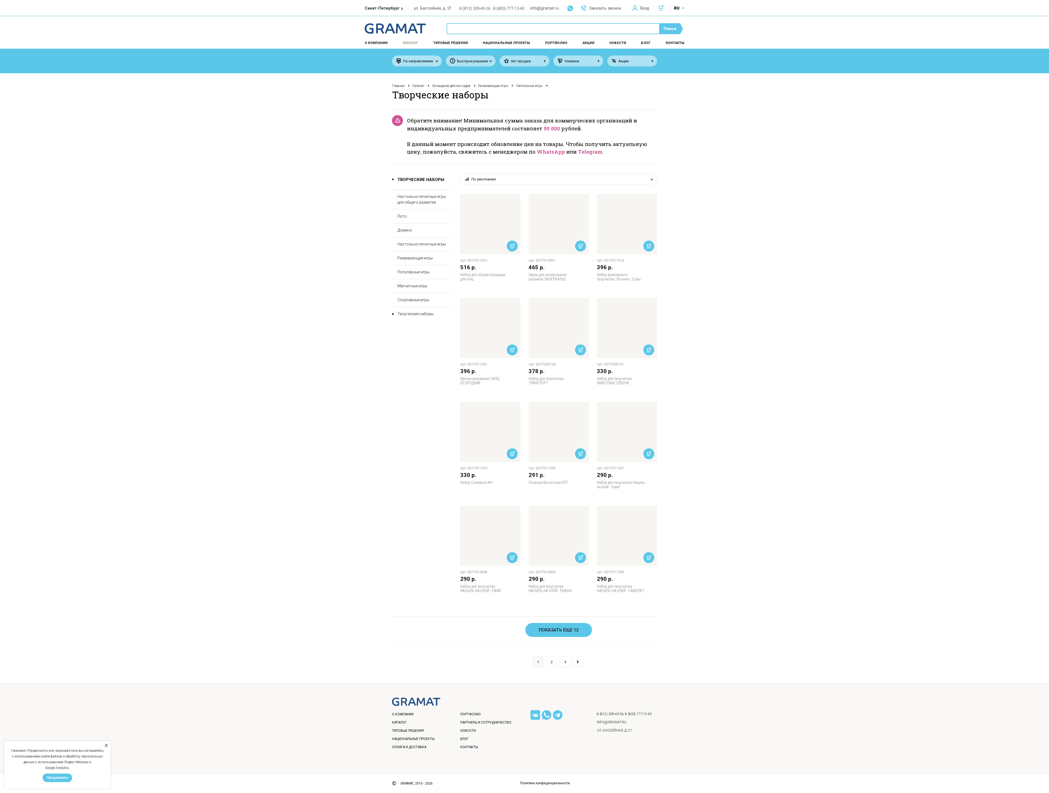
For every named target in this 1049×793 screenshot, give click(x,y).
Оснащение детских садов (451, 86)
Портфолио (556, 43)
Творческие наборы (415, 314)
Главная (398, 86)
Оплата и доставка (409, 747)
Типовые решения (450, 43)
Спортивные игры (413, 300)
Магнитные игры (412, 286)
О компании (403, 714)
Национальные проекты (506, 43)
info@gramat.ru (544, 8)
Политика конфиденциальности (545, 783)
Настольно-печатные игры (421, 244)
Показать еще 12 (559, 630)
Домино (404, 230)
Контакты (675, 43)
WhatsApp (551, 151)
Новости (617, 43)
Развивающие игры (493, 86)
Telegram (590, 151)
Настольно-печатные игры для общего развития (421, 199)
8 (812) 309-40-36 (474, 8)
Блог (646, 43)
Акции (588, 43)
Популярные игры (413, 272)
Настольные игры (529, 86)
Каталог (410, 43)
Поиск (670, 28)
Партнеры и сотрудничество (485, 722)
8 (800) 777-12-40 (508, 8)
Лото (402, 216)
